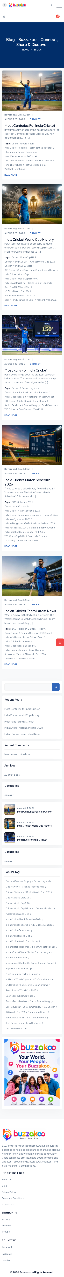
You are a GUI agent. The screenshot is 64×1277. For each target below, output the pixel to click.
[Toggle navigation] (59, 6)
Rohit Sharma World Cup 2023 (19, 295)
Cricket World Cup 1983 (24, 257)
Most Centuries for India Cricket (20, 156)
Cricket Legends (30, 388)
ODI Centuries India (14, 160)
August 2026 (12, 775)
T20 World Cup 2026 (14, 536)
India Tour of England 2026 (43, 515)
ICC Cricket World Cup (16, 270)
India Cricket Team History (43, 270)
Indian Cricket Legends (40, 283)
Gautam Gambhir (29, 633)
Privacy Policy (9, 1192)
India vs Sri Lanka (12, 637)
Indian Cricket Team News (17, 641)
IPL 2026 (40, 532)
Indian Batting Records (41, 147)
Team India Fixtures (37, 536)
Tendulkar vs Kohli (13, 164)
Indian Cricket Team (14, 396)
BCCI (14, 628)
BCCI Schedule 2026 (22, 502)
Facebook (7, 1247)
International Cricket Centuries (20, 152)
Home (25, 49)
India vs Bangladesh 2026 (17, 523)
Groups (6, 1231)
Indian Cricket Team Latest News (22, 734)
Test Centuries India (35, 164)
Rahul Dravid (25, 401)
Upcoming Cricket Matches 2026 (21, 540)
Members (6, 1225)
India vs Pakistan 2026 (44, 523)
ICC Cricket (46, 633)
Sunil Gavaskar (49, 405)
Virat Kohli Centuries (14, 169)
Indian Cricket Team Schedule (19, 645)
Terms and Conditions (13, 1198)
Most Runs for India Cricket (40, 396)
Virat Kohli (38, 409)
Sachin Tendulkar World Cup (18, 299)
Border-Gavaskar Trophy (32, 628)
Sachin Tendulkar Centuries (40, 160)
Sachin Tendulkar (13, 405)
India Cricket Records (15, 147)
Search (56, 687)
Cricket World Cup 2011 (16, 261)
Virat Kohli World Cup (46, 299)
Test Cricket (25, 409)
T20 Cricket (10, 409)
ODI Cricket (10, 401)
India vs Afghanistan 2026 (17, 519)
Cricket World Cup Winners (18, 265)
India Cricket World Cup (16, 274)
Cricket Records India (23, 143)
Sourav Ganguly (32, 405)
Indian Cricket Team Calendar (19, 532)
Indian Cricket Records (36, 392)
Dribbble (6, 1260)
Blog (4, 1186)
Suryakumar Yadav (13, 654)
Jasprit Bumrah (36, 650)
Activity (6, 1219)
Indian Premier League (15, 650)
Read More (11, 174)
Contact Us (8, 1204)
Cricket (35, 119)
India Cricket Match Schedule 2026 (22, 510)
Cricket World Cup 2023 (42, 261)
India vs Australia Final (15, 283)
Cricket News (11, 633)
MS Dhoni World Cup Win (16, 291)
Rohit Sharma (39, 401)
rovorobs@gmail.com (17, 114)
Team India (9, 658)
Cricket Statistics (13, 392)
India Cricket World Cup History (20, 278)
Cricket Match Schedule (16, 506)
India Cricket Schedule (16, 515)
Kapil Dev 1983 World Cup (17, 287)
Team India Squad (26, 658)
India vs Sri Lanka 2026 (15, 527)
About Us (6, 1179)
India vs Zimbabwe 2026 (41, 527)
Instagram (7, 1254)
